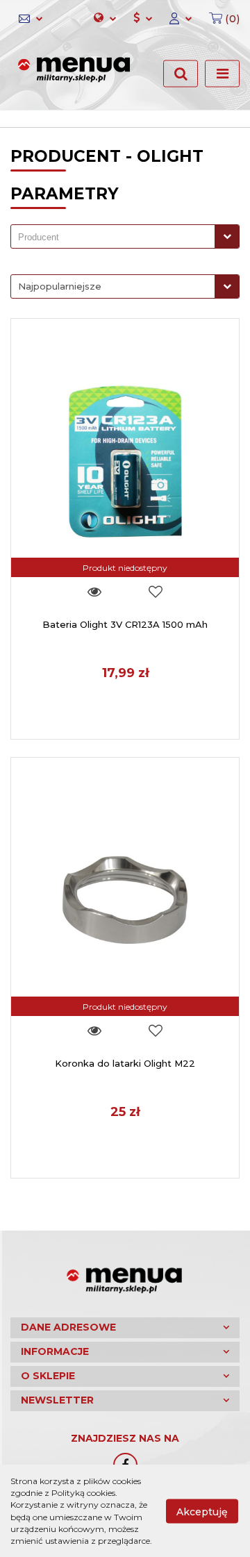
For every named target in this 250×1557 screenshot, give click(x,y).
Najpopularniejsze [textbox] (59, 286)
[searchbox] (116, 237)
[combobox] (125, 236)
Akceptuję (202, 1511)
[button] (220, 19)
